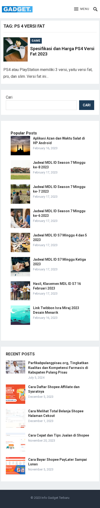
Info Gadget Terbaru (55, 498)
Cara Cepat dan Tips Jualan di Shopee (58, 435)
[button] (81, 9)
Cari (9, 97)
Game (36, 40)
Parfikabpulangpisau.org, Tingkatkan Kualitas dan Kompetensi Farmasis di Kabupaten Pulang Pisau (58, 367)
